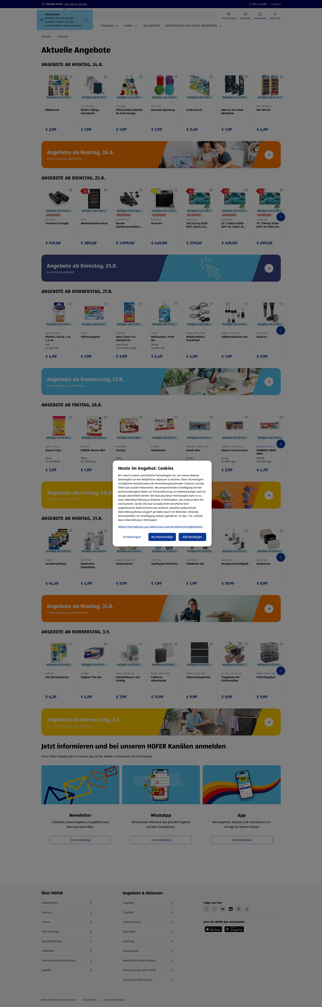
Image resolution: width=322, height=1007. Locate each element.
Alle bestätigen (192, 537)
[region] (162, 503)
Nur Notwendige (162, 537)
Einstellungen (132, 537)
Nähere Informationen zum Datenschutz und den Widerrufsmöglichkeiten (160, 527)
